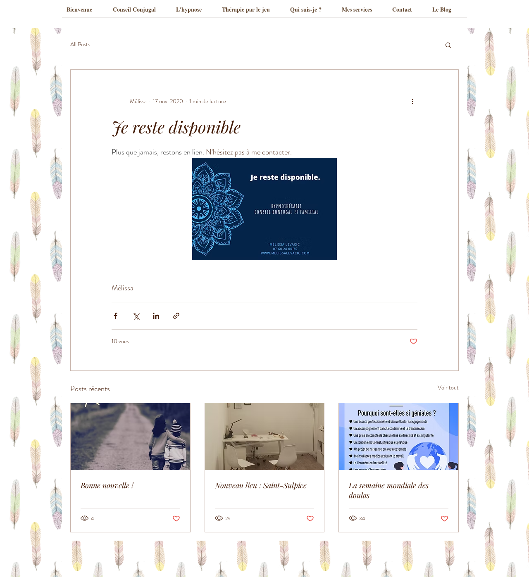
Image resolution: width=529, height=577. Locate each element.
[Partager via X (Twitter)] (136, 316)
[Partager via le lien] (176, 316)
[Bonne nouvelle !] (130, 436)
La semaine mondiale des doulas (389, 490)
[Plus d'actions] (412, 101)
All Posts (80, 44)
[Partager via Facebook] (115, 316)
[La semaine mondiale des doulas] (398, 436)
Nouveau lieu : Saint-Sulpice (261, 485)
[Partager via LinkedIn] (156, 316)
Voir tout (448, 387)
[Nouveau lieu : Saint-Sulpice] (264, 436)
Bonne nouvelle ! (107, 485)
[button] (448, 44)
